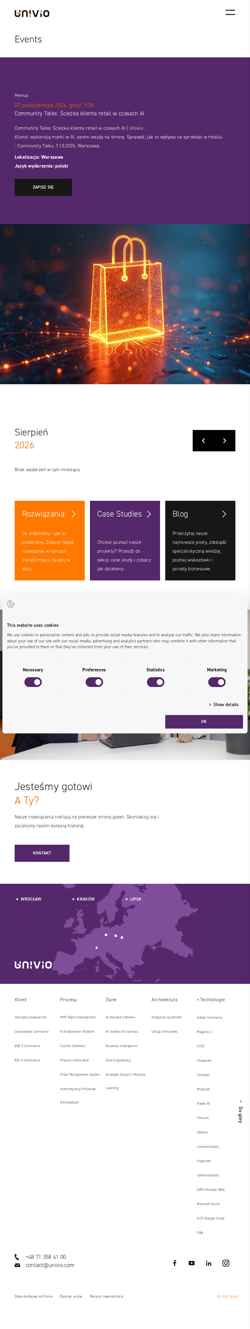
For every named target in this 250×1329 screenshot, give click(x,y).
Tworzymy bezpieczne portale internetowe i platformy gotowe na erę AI (34, 1019)
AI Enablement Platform (77, 1031)
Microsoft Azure (208, 1204)
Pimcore (203, 1118)
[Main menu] (230, 12)
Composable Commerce (32, 1031)
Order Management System (80, 1074)
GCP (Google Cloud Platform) (210, 1220)
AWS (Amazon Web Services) (211, 1192)
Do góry (241, 1111)
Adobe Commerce (209, 1017)
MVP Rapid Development (78, 1017)
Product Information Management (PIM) (74, 1062)
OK (204, 721)
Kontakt (42, 853)
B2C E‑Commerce (27, 1060)
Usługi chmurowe (164, 1031)
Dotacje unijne (71, 1296)
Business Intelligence (121, 1046)
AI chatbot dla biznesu (122, 1031)
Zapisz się (43, 187)
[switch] (94, 682)
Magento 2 (204, 1032)
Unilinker (203, 1075)
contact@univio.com (50, 1265)
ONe (200, 1232)
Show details (225, 705)
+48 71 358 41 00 (46, 1257)
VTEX (201, 1046)
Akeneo (202, 1132)
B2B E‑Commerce (27, 1046)
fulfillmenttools (208, 1175)
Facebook (175, 1263)
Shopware (204, 1060)
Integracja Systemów (167, 1017)
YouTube (192, 1263)
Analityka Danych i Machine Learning (125, 1081)
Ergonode (204, 1161)
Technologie (212, 999)
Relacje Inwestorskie (106, 1296)
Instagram (226, 1263)
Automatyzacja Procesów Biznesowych (78, 1096)
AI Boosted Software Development (120, 1019)
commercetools (208, 1146)
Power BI (203, 1103)
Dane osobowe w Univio (34, 1296)
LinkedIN (209, 1263)
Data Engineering (118, 1060)
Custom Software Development (72, 1048)
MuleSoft (203, 1089)
